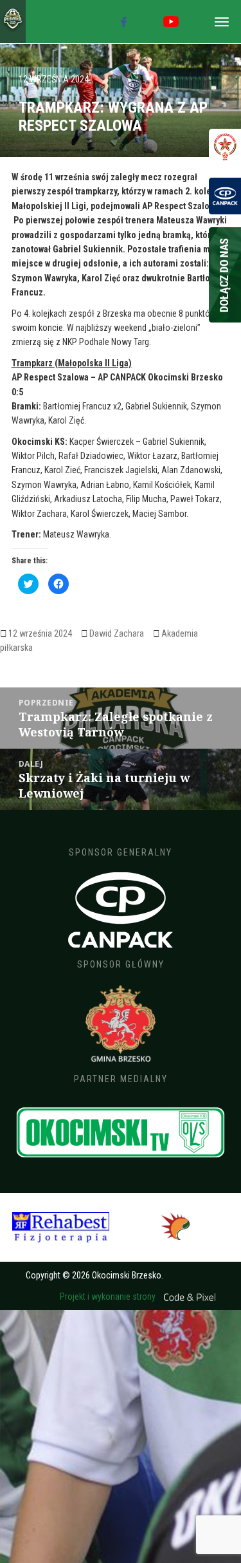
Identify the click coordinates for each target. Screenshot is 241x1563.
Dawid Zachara (116, 633)
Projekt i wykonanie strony (108, 1296)
